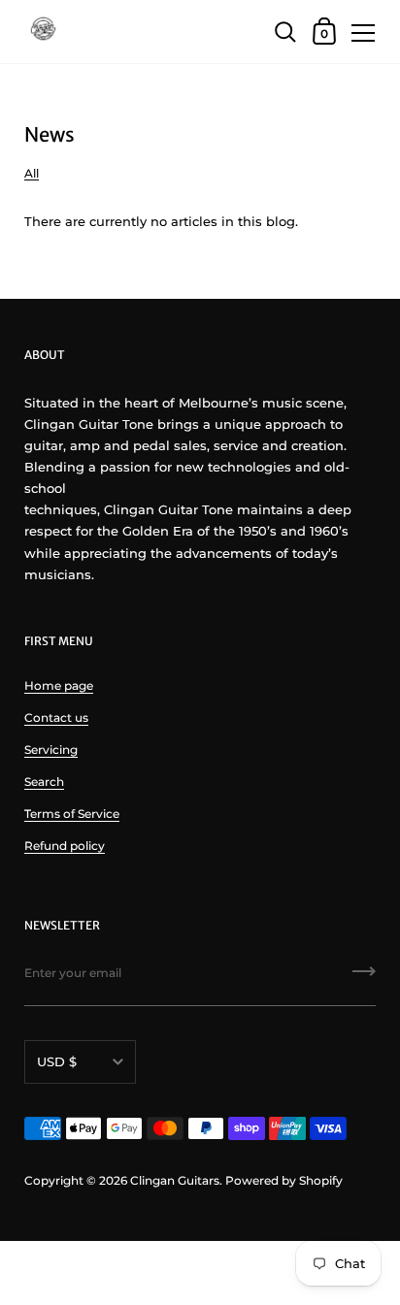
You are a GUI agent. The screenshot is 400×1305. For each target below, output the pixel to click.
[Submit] (364, 978)
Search (44, 781)
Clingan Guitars (174, 1180)
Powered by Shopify (284, 1180)
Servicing (51, 749)
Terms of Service (71, 813)
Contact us (56, 717)
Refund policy (64, 845)
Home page (58, 685)
